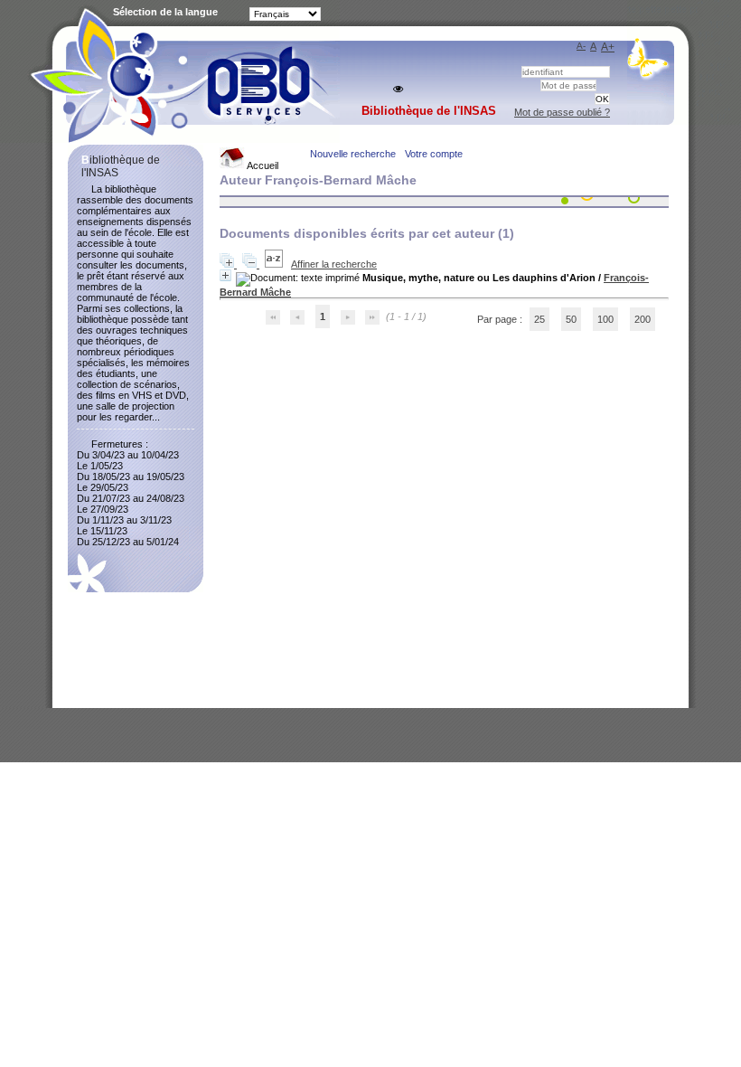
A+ (607, 47)
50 (571, 319)
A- (581, 46)
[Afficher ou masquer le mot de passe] (398, 89)
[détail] (225, 275)
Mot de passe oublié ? (562, 112)
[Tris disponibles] (275, 264)
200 (642, 319)
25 (539, 319)
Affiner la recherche (334, 264)
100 (605, 319)
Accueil (261, 165)
